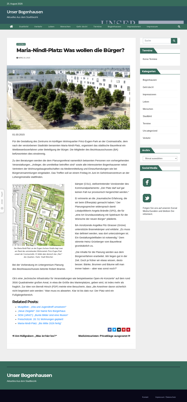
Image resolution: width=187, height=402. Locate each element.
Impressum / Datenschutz (165, 397)
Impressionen (134, 26)
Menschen (65, 26)
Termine (98, 26)
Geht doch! (82, 26)
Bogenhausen (114, 26)
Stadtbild (23, 26)
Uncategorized (150, 131)
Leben (51, 26)
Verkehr (38, 26)
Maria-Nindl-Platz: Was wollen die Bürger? (70, 50)
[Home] (11, 27)
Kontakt (145, 397)
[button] (179, 26)
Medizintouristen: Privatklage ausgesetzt (103, 335)
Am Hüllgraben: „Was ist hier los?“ (36, 335)
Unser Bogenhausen (25, 12)
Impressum (152, 26)
